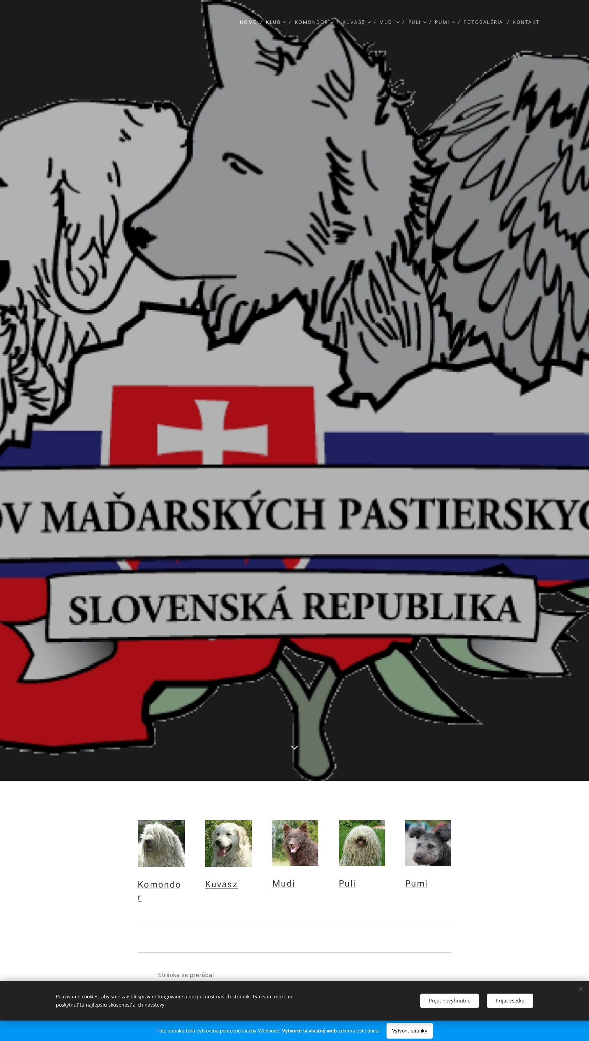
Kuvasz (221, 884)
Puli (347, 883)
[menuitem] (250, 22)
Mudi (283, 883)
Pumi (416, 883)
